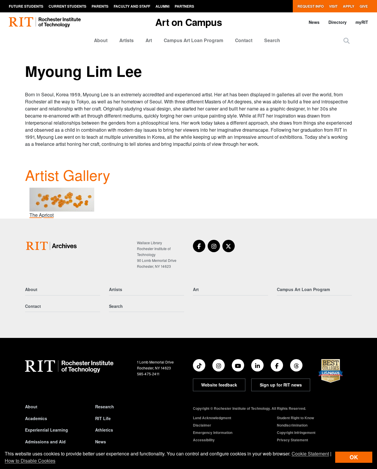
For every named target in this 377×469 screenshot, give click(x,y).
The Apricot (41, 215)
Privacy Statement (292, 439)
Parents (100, 6)
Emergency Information (212, 432)
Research (104, 406)
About (101, 40)
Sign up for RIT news (281, 385)
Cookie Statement (310, 453)
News (314, 22)
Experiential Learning (46, 430)
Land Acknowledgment (212, 417)
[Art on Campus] (52, 246)
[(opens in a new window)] (199, 246)
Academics (36, 418)
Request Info (310, 6)
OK (354, 457)
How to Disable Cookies (30, 460)
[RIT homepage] (45, 22)
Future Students (26, 6)
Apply (348, 6)
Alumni (162, 6)
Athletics (104, 430)
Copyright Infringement (296, 432)
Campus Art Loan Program (193, 40)
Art (148, 40)
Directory (337, 22)
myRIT (361, 22)
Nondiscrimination (292, 425)
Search (272, 40)
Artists (126, 40)
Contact (243, 40)
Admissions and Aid (45, 442)
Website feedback (219, 385)
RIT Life (103, 418)
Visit (333, 6)
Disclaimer (202, 425)
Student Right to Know (295, 417)
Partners (184, 6)
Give (364, 6)
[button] (346, 40)
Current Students (67, 6)
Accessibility (204, 439)
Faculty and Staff (132, 6)
